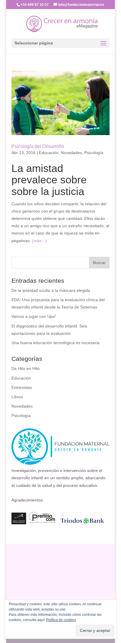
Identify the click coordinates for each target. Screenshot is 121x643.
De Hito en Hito (25, 368)
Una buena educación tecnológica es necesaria (55, 342)
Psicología (93, 152)
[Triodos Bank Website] (82, 522)
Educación (48, 152)
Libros (17, 396)
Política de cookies (61, 620)
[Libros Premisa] (42, 522)
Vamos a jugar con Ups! (33, 316)
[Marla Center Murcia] (18, 522)
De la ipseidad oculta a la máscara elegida (50, 290)
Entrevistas (21, 387)
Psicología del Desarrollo (37, 146)
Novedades (71, 152)
